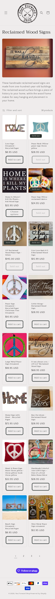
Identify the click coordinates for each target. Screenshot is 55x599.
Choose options (14, 213)
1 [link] (15, 556)
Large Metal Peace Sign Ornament (13, 363)
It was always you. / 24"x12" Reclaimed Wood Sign (40, 364)
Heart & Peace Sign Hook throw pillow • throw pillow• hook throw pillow (14, 471)
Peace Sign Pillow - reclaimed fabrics (39, 198)
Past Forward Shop (23, 593)
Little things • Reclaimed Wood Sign (38, 306)
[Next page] (39, 556)
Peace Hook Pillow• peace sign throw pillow (40, 146)
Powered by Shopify (38, 593)
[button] (6, 13)
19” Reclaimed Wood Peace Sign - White (13, 252)
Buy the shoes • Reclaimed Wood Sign (38, 417)
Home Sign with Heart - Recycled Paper (12, 417)
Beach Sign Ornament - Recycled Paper (12, 526)
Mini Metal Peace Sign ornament (39, 525)
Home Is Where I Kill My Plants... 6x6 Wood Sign (12, 199)
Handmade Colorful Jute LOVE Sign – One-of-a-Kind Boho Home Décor (40, 471)
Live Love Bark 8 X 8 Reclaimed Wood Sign (39, 252)
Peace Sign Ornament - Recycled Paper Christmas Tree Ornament (12, 308)
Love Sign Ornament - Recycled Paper (12, 146)
